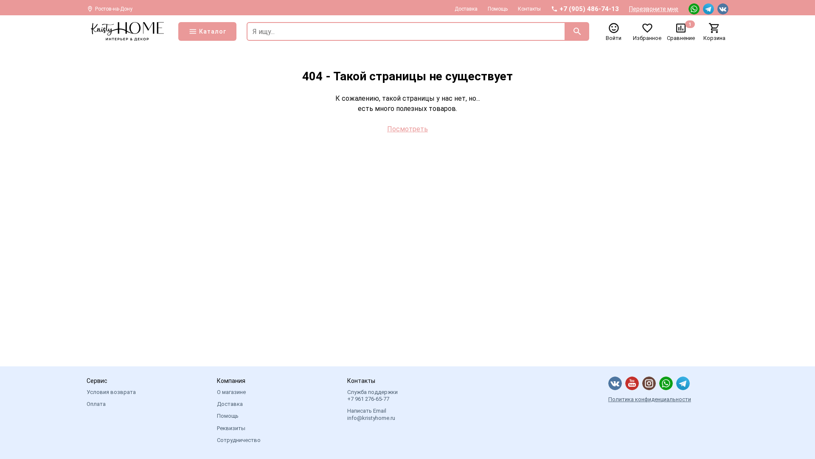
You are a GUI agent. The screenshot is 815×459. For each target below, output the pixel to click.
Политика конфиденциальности (649, 399)
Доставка (466, 9)
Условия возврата (111, 392)
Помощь (498, 9)
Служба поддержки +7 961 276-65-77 (372, 395)
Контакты (529, 9)
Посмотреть (407, 129)
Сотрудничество (239, 440)
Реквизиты (231, 428)
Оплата (96, 404)
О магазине (231, 392)
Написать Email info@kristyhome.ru (371, 414)
